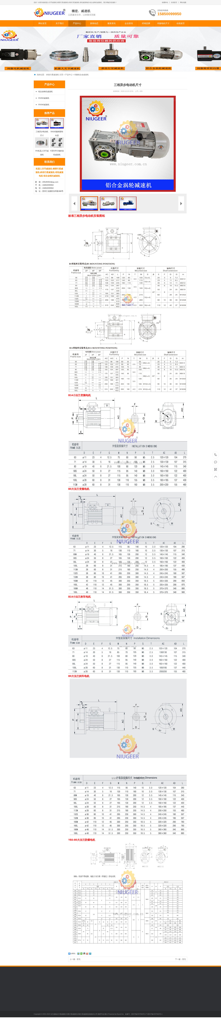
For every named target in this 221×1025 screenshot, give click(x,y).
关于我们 (60, 23)
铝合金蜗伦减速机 (45, 92)
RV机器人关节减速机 (60, 1010)
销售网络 (37, 1010)
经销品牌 (146, 23)
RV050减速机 (43, 98)
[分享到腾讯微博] (90, 954)
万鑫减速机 (91, 984)
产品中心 (77, 23)
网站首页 (42, 23)
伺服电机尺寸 (163, 23)
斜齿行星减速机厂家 (53, 984)
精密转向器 (56, 1022)
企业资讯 (129, 23)
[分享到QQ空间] (78, 954)
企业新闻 (72, 1007)
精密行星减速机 (79, 984)
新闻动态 (94, 23)
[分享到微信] (81, 954)
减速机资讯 (91, 1003)
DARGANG (102, 984)
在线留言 (174, 2)
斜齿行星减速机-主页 (54, 75)
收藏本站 (165, 2)
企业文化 (37, 1003)
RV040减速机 (43, 105)
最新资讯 (111, 23)
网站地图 (183, 2)
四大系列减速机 (58, 1018)
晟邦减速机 (113, 984)
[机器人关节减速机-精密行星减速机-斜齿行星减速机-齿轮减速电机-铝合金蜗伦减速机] (65, 12)
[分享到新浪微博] (87, 954)
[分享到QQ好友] (84, 954)
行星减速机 (66, 984)
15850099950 (215, 455)
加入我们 (37, 1007)
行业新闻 (72, 1003)
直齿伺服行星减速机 (60, 1007)
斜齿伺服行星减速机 (60, 1003)
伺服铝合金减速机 (81, 75)
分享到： (73, 953)
